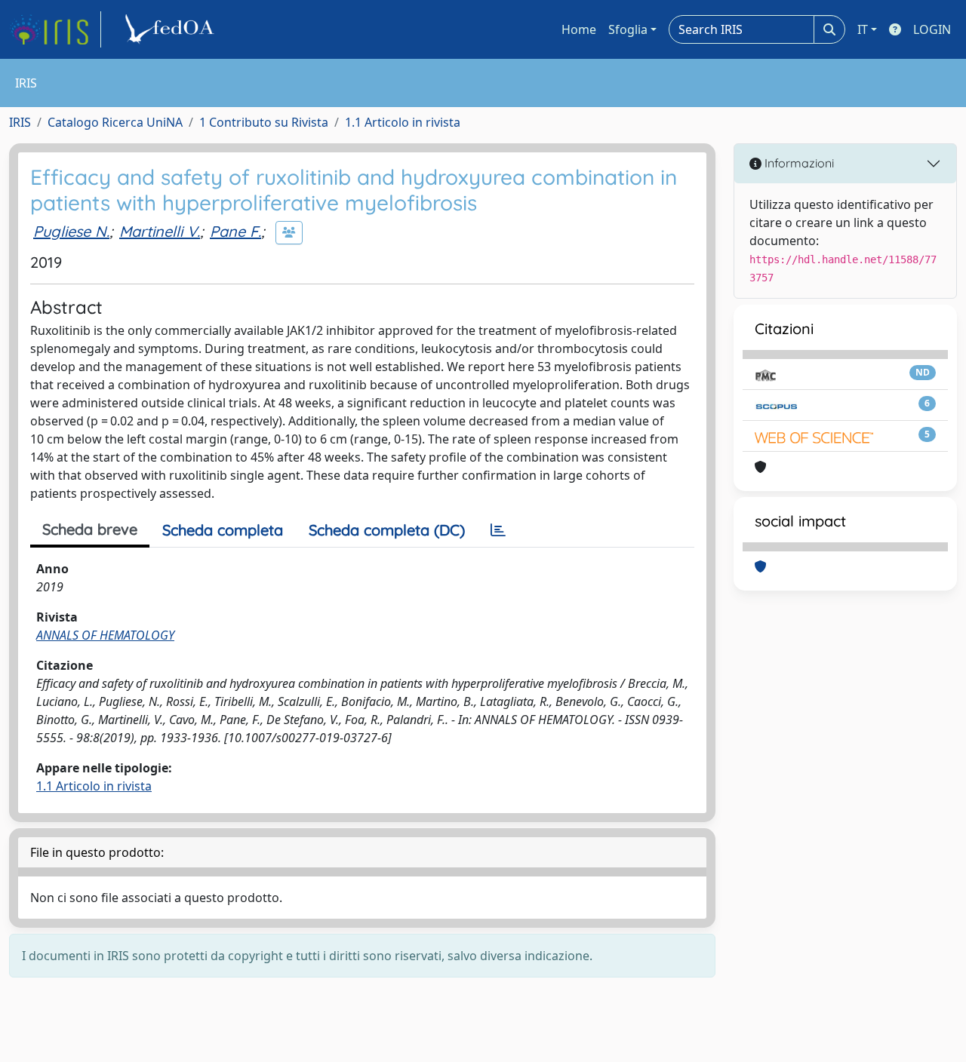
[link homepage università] (172, 29)
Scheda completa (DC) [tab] (387, 529)
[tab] (498, 530)
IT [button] (862, 29)
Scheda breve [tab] (89, 529)
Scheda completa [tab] (222, 529)
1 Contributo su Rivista (263, 122)
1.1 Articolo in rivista (402, 122)
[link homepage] (55, 29)
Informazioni (797, 162)
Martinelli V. (159, 231)
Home (578, 29)
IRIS (20, 122)
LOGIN (932, 29)
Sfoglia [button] (628, 29)
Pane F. (235, 231)
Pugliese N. (71, 231)
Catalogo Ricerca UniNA (115, 122)
